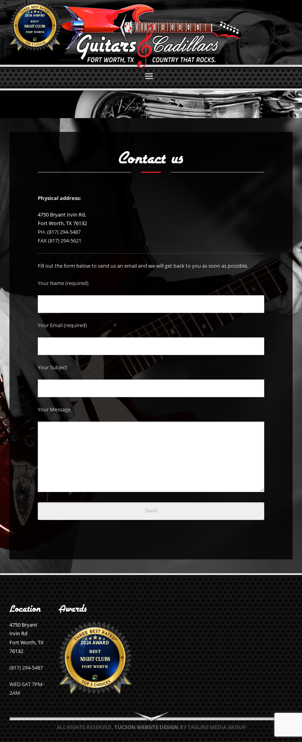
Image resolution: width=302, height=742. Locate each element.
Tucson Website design (146, 727)
